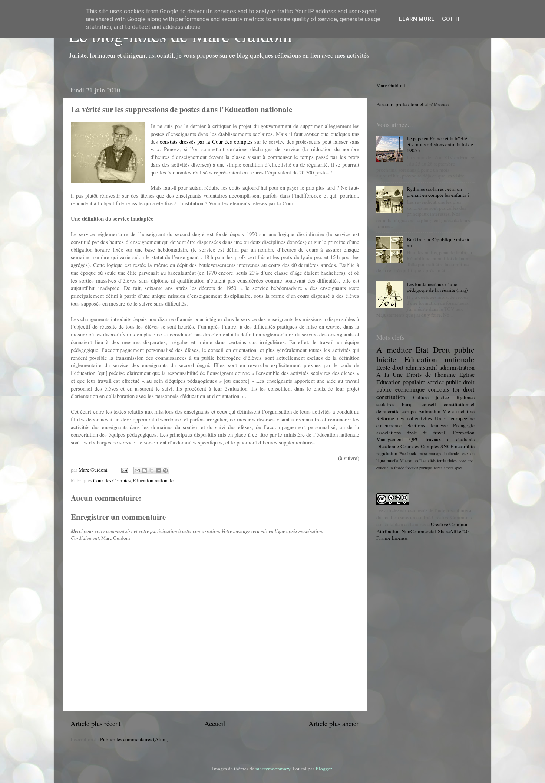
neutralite (465, 446)
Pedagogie (464, 425)
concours (438, 389)
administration (457, 367)
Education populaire (400, 382)
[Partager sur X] (151, 470)
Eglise (467, 375)
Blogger (324, 768)
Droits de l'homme (431, 375)
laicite (386, 359)
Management (389, 439)
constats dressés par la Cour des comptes (206, 141)
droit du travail (427, 432)
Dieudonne (387, 446)
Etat (422, 349)
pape (423, 453)
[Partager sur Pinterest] (165, 470)
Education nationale (153, 480)
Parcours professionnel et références (413, 104)
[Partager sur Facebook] (158, 470)
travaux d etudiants (450, 439)
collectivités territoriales (436, 460)
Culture (421, 397)
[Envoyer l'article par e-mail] (124, 469)
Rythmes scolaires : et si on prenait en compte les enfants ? (438, 192)
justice (442, 397)
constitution (390, 397)
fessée (399, 467)
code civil (467, 460)
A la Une (389, 375)
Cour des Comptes (112, 480)
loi (456, 389)
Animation (429, 411)
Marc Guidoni (390, 85)
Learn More (417, 19)
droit (469, 389)
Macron (406, 460)
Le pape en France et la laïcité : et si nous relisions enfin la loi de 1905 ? (440, 144)
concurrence (389, 425)
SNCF (446, 446)
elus (390, 467)
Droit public (454, 349)
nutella (392, 460)
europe (409, 411)
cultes (381, 467)
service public (444, 382)
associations (388, 432)
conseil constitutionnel (448, 404)
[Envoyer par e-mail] (137, 470)
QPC (414, 439)
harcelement (443, 467)
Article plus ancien (334, 723)
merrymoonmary (272, 768)
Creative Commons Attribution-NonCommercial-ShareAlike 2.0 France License (423, 531)
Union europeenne (455, 418)
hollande (451, 453)
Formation (464, 432)
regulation (386, 453)
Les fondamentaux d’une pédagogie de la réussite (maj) (437, 287)
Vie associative (459, 411)
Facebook (407, 453)
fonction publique (419, 467)
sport (458, 467)
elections (416, 425)
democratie (387, 411)
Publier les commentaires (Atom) (134, 739)
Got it (451, 19)
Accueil (214, 723)
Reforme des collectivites (404, 418)
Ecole (383, 367)
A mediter (394, 349)
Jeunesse (439, 425)
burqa (408, 404)
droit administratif (414, 367)
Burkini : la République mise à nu (438, 242)
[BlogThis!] (144, 470)
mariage (435, 453)
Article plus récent (95, 723)
